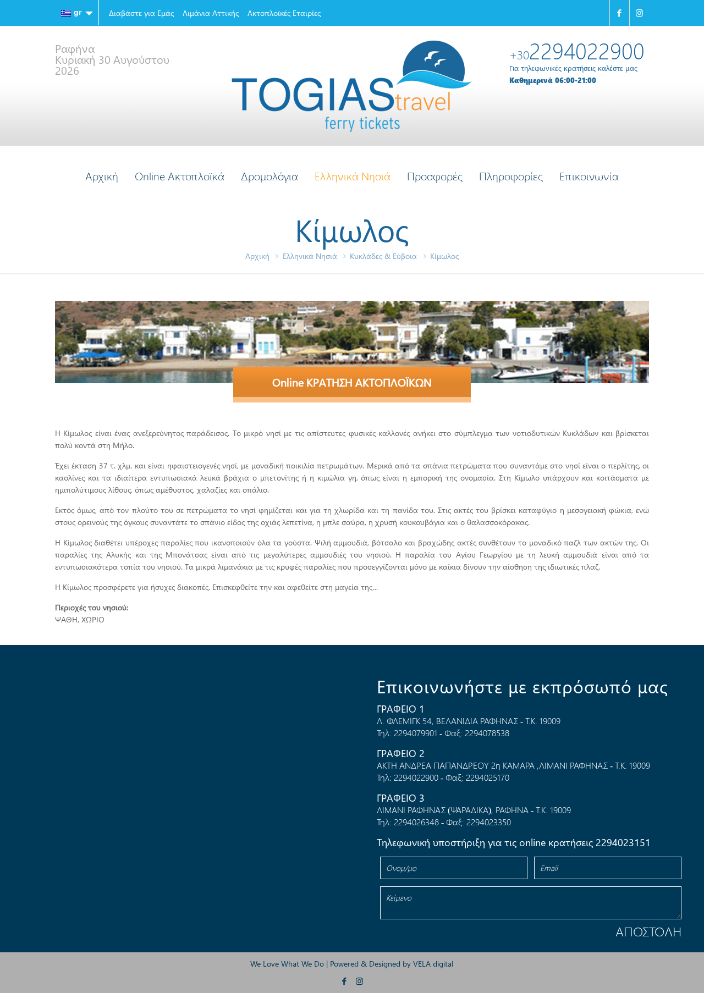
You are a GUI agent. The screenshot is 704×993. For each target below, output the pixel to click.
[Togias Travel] (352, 86)
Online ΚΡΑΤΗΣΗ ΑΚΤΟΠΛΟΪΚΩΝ (352, 381)
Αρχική (257, 256)
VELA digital (433, 963)
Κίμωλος (444, 256)
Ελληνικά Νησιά (310, 256)
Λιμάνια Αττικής (211, 13)
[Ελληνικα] (77, 12)
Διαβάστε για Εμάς (141, 13)
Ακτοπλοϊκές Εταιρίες (284, 13)
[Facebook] (619, 13)
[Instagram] (639, 13)
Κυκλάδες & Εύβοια (383, 256)
